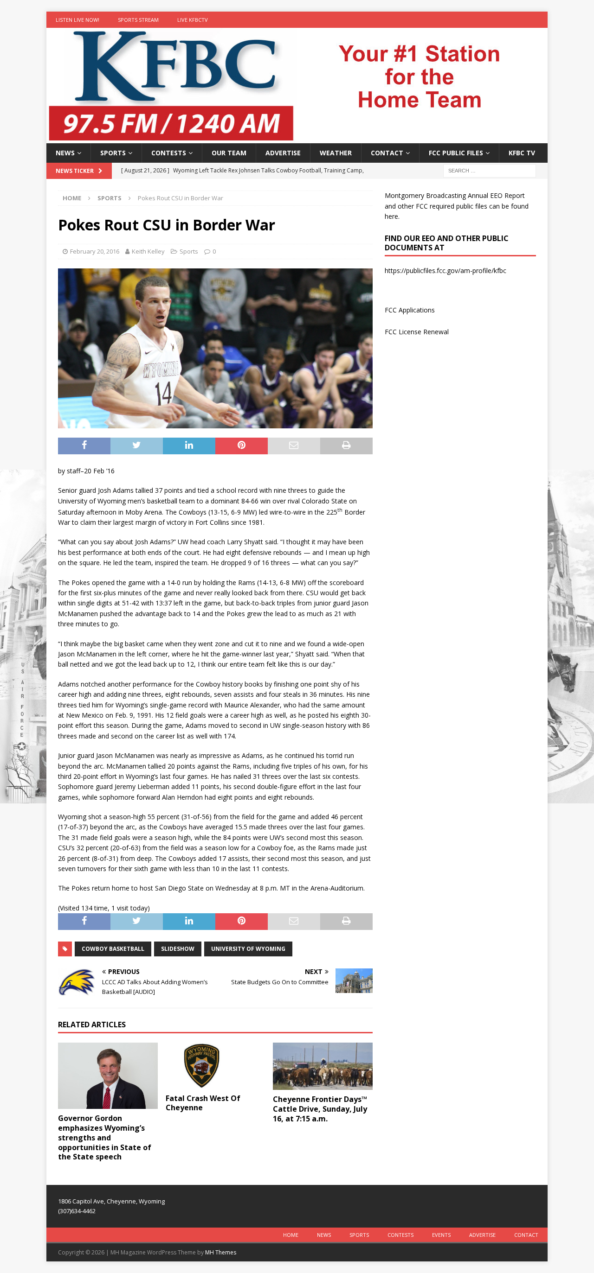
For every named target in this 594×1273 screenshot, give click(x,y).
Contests (168, 152)
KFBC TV (522, 152)
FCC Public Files (456, 152)
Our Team (229, 152)
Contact (387, 152)
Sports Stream (138, 19)
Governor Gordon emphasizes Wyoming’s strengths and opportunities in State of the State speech (104, 1137)
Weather (336, 152)
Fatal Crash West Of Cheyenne (203, 1103)
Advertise (283, 152)
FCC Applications (410, 310)
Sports (113, 152)
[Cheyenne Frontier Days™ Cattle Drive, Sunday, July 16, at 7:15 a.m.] (323, 1066)
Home (290, 1234)
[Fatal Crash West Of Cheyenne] (215, 1065)
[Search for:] (489, 170)
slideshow (177, 949)
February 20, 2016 (94, 251)
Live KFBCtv (192, 19)
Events (441, 1234)
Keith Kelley (148, 251)
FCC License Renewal (417, 331)
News (65, 152)
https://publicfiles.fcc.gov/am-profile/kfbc (445, 270)
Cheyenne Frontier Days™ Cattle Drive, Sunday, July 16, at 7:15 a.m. (320, 1109)
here (391, 216)
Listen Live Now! (77, 19)
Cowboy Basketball (113, 949)
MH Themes (220, 1252)
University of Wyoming (248, 949)
